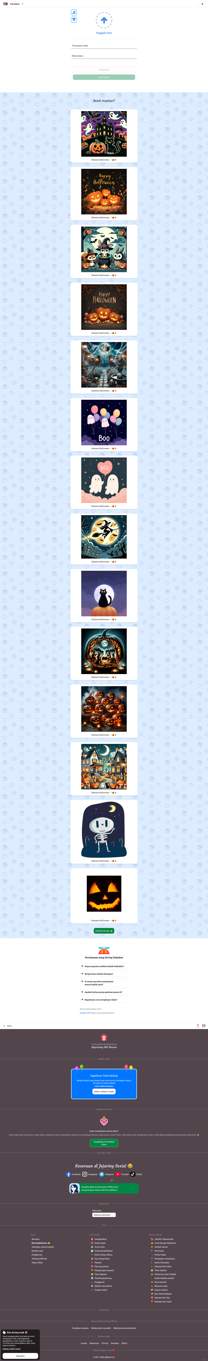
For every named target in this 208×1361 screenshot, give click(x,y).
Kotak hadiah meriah (164, 1278)
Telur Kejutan (101, 1274)
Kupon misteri (161, 1290)
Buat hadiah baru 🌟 (41, 1243)
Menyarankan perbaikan (124, 1328)
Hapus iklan (37, 1262)
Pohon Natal (160, 1254)
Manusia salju (160, 1286)
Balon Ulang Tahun (103, 1254)
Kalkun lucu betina (103, 1286)
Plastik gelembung (103, 1278)
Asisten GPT (85, 1012)
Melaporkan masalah (101, 1328)
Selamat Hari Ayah (163, 1301)
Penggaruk (100, 1282)
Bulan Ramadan (161, 1262)
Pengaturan (37, 1254)
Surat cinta (100, 1247)
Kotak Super (100, 1243)
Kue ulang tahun (102, 1258)
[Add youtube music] (74, 12)
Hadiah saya (37, 1250)
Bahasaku (97, 1210)
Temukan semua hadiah (43, 1247)
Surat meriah (160, 1282)
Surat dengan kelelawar (165, 1243)
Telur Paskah (160, 1270)
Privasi (105, 1343)
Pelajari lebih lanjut (12, 1348)
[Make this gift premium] (74, 20)
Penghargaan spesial (104, 1270)
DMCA (124, 1343)
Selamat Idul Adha (162, 1266)
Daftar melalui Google (104, 1091)
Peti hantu (159, 1250)
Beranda (35, 1239)
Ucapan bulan (101, 1290)
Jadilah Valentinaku (163, 1239)
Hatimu (98, 1262)
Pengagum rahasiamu (164, 1258)
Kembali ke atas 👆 (104, 930)
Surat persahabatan (104, 1250)
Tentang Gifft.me (39, 1258)
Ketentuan (94, 1343)
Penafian (115, 1343)
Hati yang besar (102, 1266)
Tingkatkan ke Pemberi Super (104, 1143)
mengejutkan (101, 1239)
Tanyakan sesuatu (80, 1328)
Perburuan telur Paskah (165, 1274)
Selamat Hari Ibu (162, 1297)
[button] (104, 966)
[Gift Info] (202, 4)
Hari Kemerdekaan (163, 1293)
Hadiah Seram (161, 1247)
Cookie (84, 1343)
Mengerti (20, 1356)
